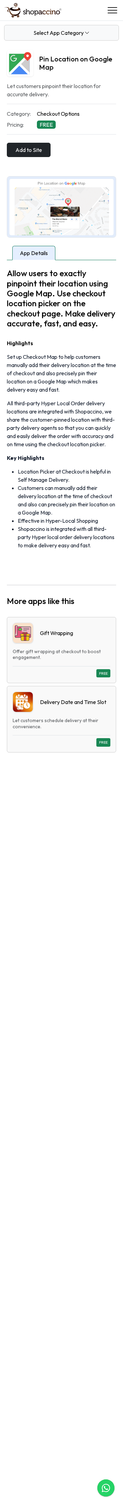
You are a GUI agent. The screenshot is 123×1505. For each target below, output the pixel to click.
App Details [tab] (34, 253)
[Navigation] (112, 10)
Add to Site (28, 149)
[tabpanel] (61, 510)
